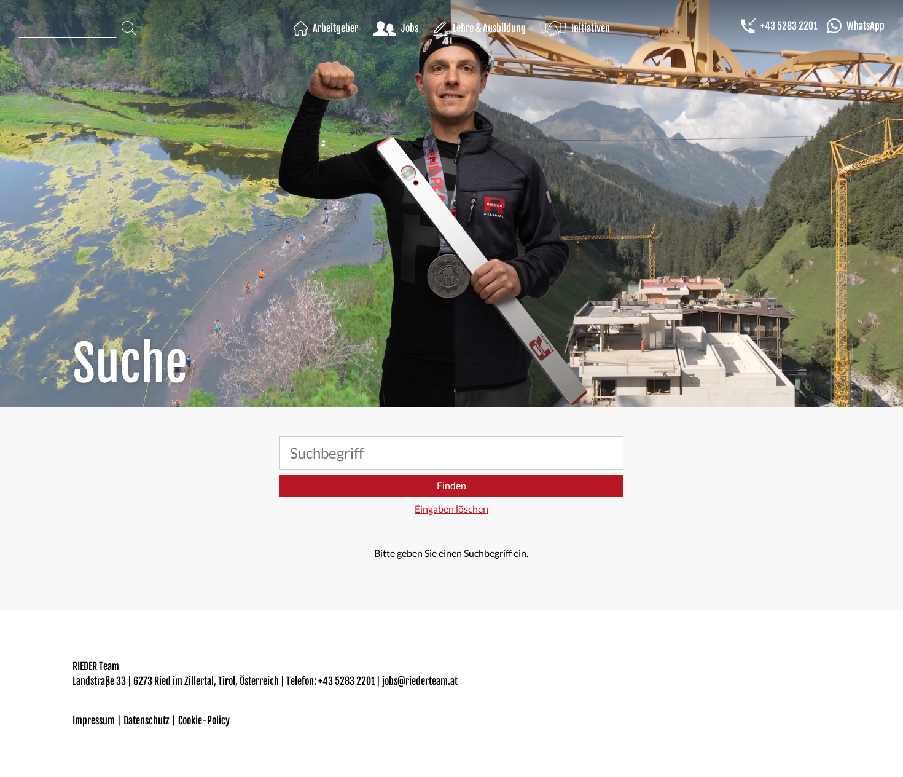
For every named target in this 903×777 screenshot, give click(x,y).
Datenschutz (146, 720)
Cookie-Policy (204, 720)
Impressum (93, 720)
